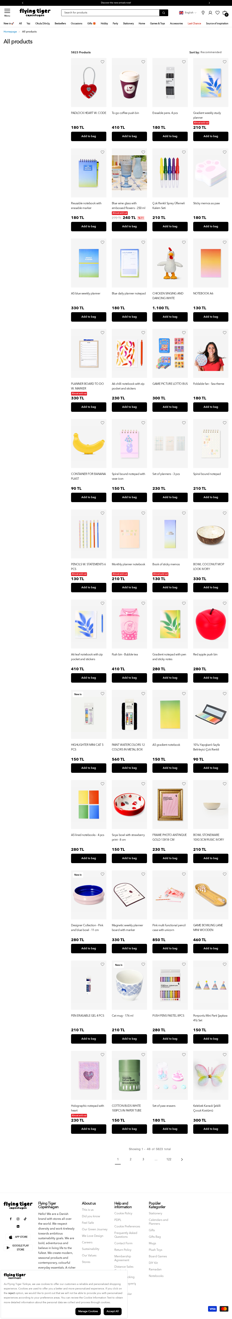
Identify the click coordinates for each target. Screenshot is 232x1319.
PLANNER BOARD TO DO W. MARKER (87, 386)
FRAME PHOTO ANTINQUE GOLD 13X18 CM (169, 837)
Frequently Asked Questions (125, 1235)
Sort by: (194, 52)
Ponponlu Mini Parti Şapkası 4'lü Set (210, 1018)
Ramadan (155, 1269)
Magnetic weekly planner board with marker (127, 927)
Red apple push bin (205, 654)
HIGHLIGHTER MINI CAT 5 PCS (87, 747)
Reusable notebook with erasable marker (86, 205)
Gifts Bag (155, 1237)
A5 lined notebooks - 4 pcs (87, 835)
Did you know (91, 1216)
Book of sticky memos (166, 564)
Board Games (158, 1256)
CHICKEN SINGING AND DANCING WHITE (167, 296)
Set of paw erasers (163, 1105)
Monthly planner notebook (128, 564)
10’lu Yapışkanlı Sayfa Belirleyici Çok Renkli (206, 747)
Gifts (152, 1230)
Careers (87, 1242)
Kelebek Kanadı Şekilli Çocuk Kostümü (207, 1108)
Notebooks (156, 1276)
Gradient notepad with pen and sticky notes (169, 657)
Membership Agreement (122, 1258)
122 (168, 1159)
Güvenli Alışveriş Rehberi (125, 1285)
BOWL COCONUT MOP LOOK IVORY (208, 566)
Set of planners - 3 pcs (166, 474)
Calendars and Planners (158, 1222)
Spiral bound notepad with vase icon (128, 476)
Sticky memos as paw (206, 203)
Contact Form (123, 1243)
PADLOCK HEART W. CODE (88, 113)
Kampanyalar (123, 1294)
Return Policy (122, 1250)
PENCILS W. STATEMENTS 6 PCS (88, 566)
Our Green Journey (94, 1229)
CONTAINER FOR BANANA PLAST (88, 476)
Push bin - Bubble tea (125, 654)
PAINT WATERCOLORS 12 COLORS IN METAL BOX (128, 747)
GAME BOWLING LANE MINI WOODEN (208, 927)
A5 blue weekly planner (85, 293)
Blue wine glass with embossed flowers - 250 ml (128, 205)
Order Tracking (124, 1277)
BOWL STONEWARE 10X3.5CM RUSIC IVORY (208, 837)
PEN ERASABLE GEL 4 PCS (87, 1015)
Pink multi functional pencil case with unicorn (169, 927)
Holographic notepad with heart (87, 1108)
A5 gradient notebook (166, 744)
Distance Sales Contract (123, 1269)
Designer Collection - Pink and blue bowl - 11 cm (87, 927)
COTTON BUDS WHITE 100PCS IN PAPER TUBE (126, 1108)
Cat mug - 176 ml (122, 1015)
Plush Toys (155, 1250)
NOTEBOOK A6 (203, 293)
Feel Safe (88, 1223)
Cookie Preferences (127, 1226)
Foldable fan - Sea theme (208, 383)
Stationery (155, 1213)
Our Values (89, 1256)
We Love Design (92, 1236)
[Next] (181, 1159)
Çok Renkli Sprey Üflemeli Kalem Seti (168, 205)
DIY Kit (153, 1263)
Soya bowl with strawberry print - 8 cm (128, 837)
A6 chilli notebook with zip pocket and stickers (128, 386)
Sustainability (90, 1249)
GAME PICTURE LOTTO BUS (170, 383)
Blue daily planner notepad (129, 293)
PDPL (117, 1220)
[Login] (102, 62)
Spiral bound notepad (207, 474)
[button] (7, 13)
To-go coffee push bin (125, 113)
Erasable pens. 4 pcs (165, 113)
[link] (203, 12)
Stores (86, 1262)
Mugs (152, 1243)
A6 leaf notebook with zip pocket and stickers (87, 657)
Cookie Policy (123, 1213)
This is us (88, 1210)
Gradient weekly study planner (207, 115)
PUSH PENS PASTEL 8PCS (168, 1015)
